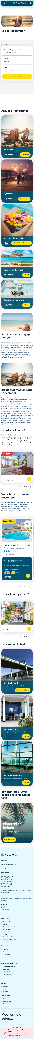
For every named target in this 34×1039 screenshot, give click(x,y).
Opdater (17, 76)
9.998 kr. (7, 577)
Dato (6, 67)
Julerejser (25, 154)
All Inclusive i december (21, 243)
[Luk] (30, 1030)
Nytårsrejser (24, 199)
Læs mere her (9, 839)
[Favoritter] (31, 3)
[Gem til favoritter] (29, 545)
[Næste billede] (30, 487)
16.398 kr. (18, 573)
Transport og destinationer (13, 50)
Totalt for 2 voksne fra (10, 569)
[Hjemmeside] (19, 3)
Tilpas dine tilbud (7, 44)
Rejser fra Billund (22, 690)
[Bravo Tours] (10, 855)
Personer (7, 58)
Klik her (26, 274)
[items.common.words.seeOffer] (29, 479)
